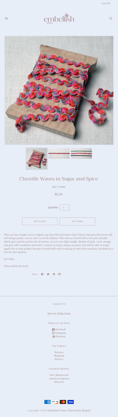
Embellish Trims (57, 410)
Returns (59, 352)
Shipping (59, 355)
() (106, 3)
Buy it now (77, 221)
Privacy (59, 359)
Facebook (60, 329)
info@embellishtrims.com (59, 310)
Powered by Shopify (79, 410)
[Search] (110, 18)
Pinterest (60, 336)
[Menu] (6, 18)
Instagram (60, 333)
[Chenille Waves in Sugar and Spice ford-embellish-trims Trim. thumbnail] (37, 159)
